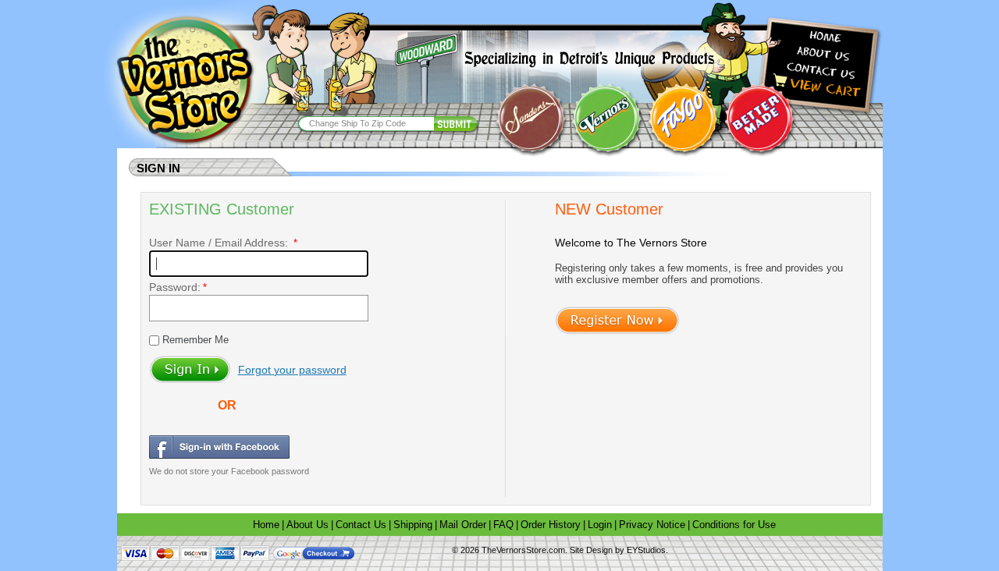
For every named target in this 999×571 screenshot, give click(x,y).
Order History (551, 524)
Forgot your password (292, 370)
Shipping (412, 524)
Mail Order (462, 524)
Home (266, 524)
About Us (307, 524)
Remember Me (194, 340)
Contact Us (361, 524)
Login (600, 524)
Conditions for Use (734, 524)
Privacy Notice (652, 524)
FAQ (503, 524)
